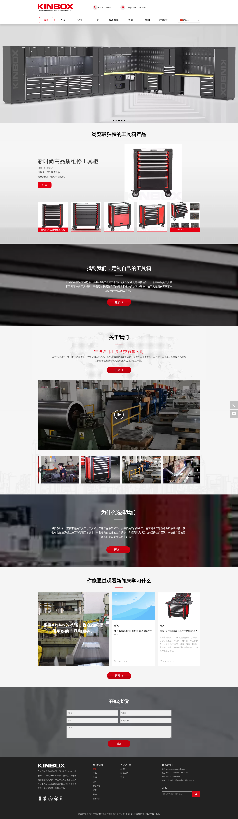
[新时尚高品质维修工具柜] (153, 173)
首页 (95, 769)
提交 (119, 743)
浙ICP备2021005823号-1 (136, 814)
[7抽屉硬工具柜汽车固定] (85, 217)
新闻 (95, 794)
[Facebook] (40, 798)
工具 (122, 777)
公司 (95, 782)
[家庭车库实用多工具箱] (152, 217)
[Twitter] (50, 798)
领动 (158, 814)
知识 (116, 625)
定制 (95, 777)
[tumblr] (61, 798)
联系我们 (97, 799)
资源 (95, 790)
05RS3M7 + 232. (185, 229)
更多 (44, 184)
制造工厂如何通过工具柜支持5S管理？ (178, 631)
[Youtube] (56, 798)
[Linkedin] (45, 798)
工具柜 (123, 769)
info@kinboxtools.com (136, 7)
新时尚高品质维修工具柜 (68, 161)
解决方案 (97, 786)
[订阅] (196, 794)
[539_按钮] (119, 302)
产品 (95, 773)
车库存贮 (124, 773)
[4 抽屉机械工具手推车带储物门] (119, 217)
